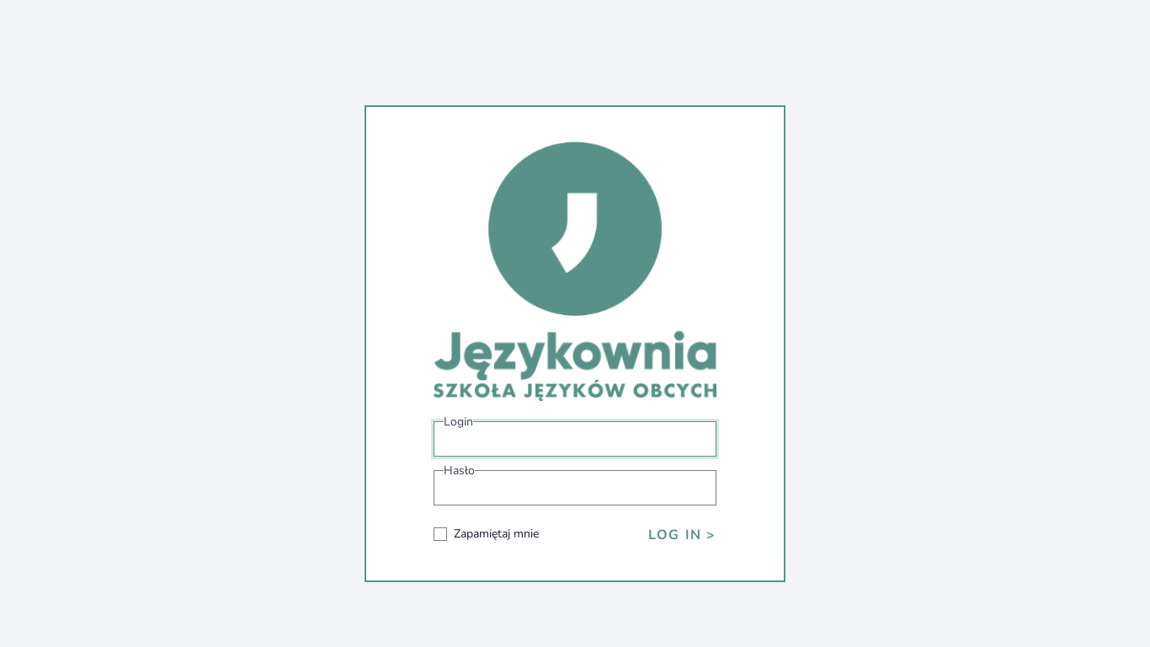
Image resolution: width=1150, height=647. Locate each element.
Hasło (459, 471)
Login (458, 422)
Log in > (682, 535)
